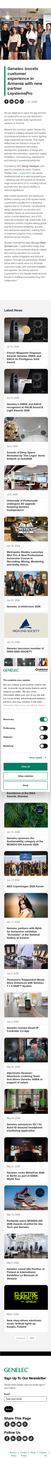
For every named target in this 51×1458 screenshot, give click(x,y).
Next (32, 1338)
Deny (25, 785)
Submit (9, 1409)
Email (7, 1394)
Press (33, 1452)
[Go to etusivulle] (25, 1370)
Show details (35, 757)
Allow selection (25, 776)
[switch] (44, 728)
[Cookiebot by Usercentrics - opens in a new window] (36, 670)
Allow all (25, 766)
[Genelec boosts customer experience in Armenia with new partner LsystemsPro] (17, 101)
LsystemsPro (25, 173)
